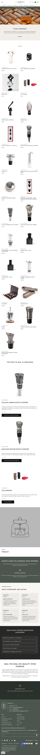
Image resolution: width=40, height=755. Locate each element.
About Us (18, 720)
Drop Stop (4, 94)
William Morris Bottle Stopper (10, 224)
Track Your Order (5, 720)
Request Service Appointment (7, 724)
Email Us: (16, 707)
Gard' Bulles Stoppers (8, 120)
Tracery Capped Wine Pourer (28, 327)
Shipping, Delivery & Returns (7, 718)
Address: (18, 710)
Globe (3, 327)
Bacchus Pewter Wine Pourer (29, 224)
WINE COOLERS (3, 5)
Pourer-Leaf (24, 120)
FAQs (18, 724)
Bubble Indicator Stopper (8, 198)
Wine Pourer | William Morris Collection (10, 251)
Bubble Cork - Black (26, 250)
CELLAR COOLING (15, 5)
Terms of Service (16, 743)
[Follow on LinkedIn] (7, 740)
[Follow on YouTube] (14, 740)
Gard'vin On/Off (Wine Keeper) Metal (29, 172)
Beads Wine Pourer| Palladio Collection (9, 353)
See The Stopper (7, 501)
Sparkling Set (24, 303)
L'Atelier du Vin (4, 67)
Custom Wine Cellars (20, 717)
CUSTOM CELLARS (31, 5)
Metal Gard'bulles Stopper (28, 68)
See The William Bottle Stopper (11, 415)
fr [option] (35, 2)
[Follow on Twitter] (9, 740)
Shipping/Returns (4, 743)
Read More (20, 36)
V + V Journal (19, 722)
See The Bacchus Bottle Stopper (11, 460)
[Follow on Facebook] (4, 740)
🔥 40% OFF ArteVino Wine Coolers (20, 7)
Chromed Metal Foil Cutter (9, 68)
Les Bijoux (4, 303)
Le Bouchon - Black (7, 277)
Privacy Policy (10, 743)
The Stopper (24, 94)
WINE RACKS (9, 5)
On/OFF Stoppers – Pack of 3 (9, 145)
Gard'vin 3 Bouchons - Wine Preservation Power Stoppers (29, 198)
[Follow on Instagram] (2, 740)
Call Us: (13, 709)
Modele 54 (4, 171)
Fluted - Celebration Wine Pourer (28, 277)
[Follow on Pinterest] (12, 740)
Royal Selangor (24, 144)
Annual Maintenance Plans (6, 722)
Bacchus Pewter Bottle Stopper (29, 145)
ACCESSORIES (26, 5)
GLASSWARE (21, 5)
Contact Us (3, 717)
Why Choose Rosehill (20, 718)
